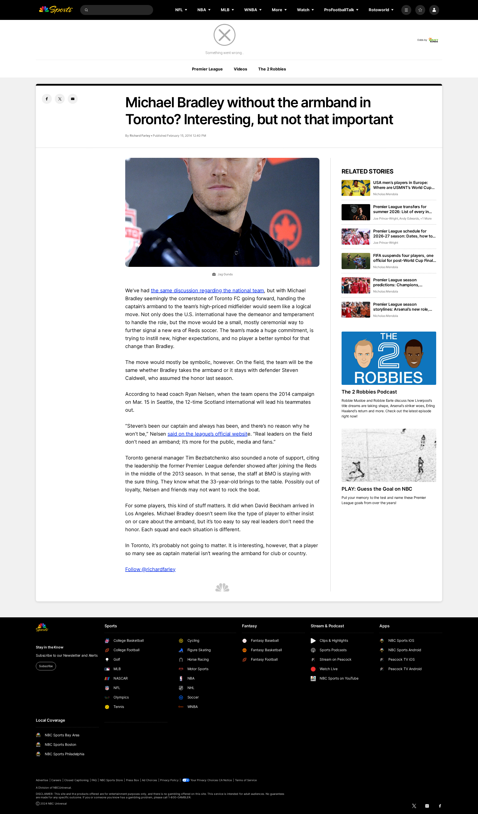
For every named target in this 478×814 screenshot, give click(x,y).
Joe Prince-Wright (385, 218)
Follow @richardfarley (150, 569)
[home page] (56, 10)
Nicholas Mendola (385, 194)
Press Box (132, 780)
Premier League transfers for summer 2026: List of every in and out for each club (401, 209)
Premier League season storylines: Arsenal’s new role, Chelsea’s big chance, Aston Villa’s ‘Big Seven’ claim (401, 307)
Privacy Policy (169, 780)
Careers (56, 780)
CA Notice (225, 780)
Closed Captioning (76, 780)
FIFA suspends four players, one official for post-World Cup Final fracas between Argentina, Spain (403, 258)
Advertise (42, 780)
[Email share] (73, 99)
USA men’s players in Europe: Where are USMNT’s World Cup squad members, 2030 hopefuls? (404, 185)
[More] (406, 10)
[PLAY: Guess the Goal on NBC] (389, 455)
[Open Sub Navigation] (186, 9)
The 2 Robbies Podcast (369, 392)
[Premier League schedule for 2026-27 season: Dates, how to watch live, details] (356, 237)
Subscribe (46, 666)
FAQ (94, 780)
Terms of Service (246, 780)
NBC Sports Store (111, 780)
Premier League (207, 68)
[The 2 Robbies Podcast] (389, 358)
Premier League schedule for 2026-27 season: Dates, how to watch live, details (402, 233)
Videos (240, 68)
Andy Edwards (409, 218)
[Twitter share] (60, 99)
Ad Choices (149, 780)
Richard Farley (140, 135)
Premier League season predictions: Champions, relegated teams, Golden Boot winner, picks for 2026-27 (401, 282)
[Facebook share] (47, 99)
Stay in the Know (49, 647)
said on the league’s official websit (207, 434)
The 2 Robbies (272, 68)
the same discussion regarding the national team (207, 290)
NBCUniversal (62, 787)
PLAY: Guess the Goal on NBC (377, 489)
